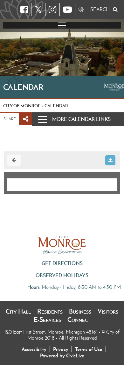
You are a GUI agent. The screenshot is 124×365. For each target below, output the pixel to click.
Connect (78, 319)
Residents (50, 311)
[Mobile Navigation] (62, 25)
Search (100, 9)
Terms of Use (88, 349)
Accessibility (34, 349)
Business (80, 311)
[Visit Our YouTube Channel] (67, 9)
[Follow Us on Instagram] (52, 9)
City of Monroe (22, 106)
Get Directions (62, 263)
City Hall (18, 311)
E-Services (47, 319)
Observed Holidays (62, 275)
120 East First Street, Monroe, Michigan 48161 (51, 332)
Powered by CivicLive (62, 355)
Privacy (60, 349)
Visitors (108, 311)
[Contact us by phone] (81, 9)
